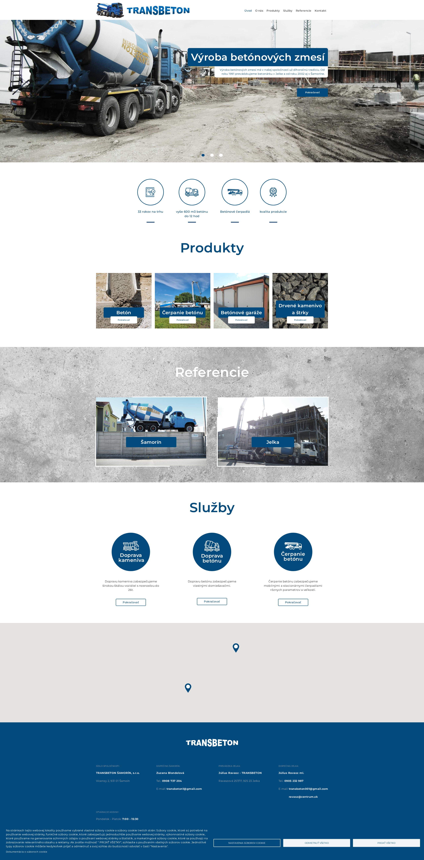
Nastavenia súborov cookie (246, 843)
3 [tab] (221, 155)
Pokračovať (312, 92)
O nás (259, 10)
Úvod (248, 10)
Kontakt (320, 10)
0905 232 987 (294, 780)
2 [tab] (212, 155)
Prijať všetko (386, 843)
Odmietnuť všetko (317, 843)
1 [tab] (203, 155)
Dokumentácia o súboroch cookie (26, 851)
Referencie (303, 10)
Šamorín (151, 442)
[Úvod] (142, 4)
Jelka (272, 442)
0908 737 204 (172, 780)
